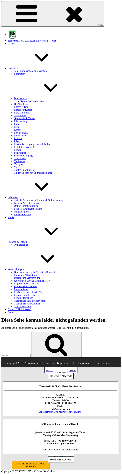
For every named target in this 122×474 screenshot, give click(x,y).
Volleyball (19, 164)
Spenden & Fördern (17, 242)
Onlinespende (21, 244)
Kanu (17, 127)
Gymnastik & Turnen (24, 118)
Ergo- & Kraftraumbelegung (28, 208)
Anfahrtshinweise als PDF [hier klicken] (60, 411)
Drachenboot (20, 98)
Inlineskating (20, 121)
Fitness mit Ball (22, 112)
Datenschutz (103, 362)
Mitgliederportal (22, 211)
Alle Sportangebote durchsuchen (30, 71)
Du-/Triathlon (21, 104)
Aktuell (11, 43)
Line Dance (20, 135)
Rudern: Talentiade (23, 298)
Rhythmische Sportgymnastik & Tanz (33, 144)
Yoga (16, 167)
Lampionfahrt (21, 289)
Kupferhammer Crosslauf (26, 283)
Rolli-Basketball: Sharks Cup (28, 292)
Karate (17, 129)
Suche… (12, 312)
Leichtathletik (21, 132)
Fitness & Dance (22, 107)
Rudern (17, 150)
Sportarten (13, 68)
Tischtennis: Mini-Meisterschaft (29, 300)
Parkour (18, 138)
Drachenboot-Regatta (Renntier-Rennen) (34, 272)
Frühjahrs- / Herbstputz (25, 275)
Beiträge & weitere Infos (26, 203)
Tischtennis (19, 161)
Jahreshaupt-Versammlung (27, 277)
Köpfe (11, 217)
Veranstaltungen (16, 269)
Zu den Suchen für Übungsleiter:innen (33, 172)
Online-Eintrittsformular (26, 206)
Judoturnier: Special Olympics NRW (32, 280)
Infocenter (13, 197)
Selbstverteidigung (23, 155)
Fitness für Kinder (23, 109)
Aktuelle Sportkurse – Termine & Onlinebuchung (39, 200)
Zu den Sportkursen (24, 170)
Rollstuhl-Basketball (24, 147)
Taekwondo (20, 158)
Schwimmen (20, 152)
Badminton (19, 73)
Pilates (17, 141)
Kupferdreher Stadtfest (25, 286)
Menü (100, 25)
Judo (16, 124)
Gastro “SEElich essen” (19, 309)
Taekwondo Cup (22, 306)
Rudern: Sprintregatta (24, 295)
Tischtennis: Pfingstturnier (27, 303)
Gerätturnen (20, 115)
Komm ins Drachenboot (32, 101)
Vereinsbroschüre (22, 214)
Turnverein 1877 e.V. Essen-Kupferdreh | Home (32, 40)
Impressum (84, 362)
